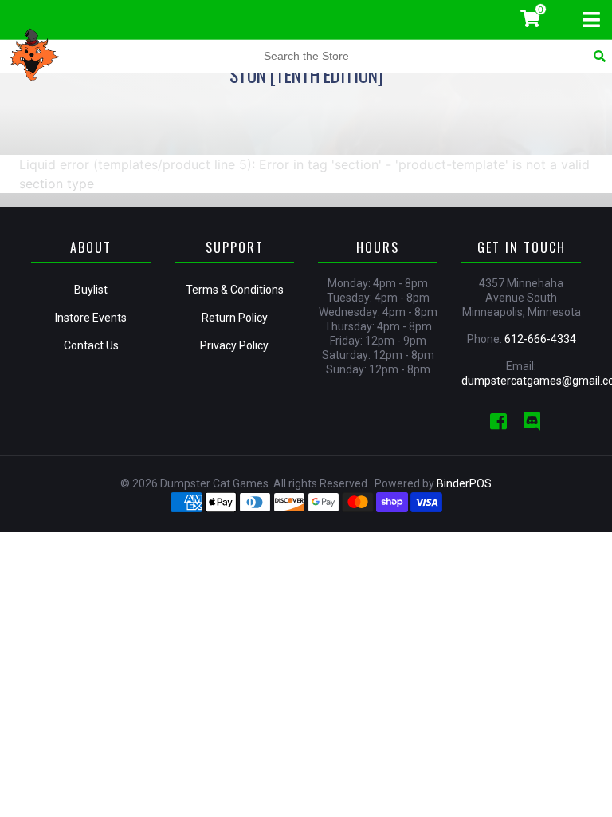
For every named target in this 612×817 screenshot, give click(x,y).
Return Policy (235, 317)
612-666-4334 (540, 339)
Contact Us (91, 345)
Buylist (91, 289)
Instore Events (91, 317)
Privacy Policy (234, 345)
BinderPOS (464, 483)
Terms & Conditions (235, 289)
